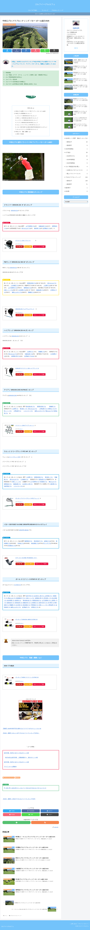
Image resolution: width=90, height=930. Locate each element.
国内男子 (77, 145)
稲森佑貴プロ (42, 226)
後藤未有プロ (26, 602)
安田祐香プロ (42, 479)
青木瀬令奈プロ (30, 406)
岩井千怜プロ (29, 596)
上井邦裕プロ (48, 596)
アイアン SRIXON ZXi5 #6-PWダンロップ (27, 122)
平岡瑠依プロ (34, 605)
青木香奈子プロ (38, 541)
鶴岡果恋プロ (28, 541)
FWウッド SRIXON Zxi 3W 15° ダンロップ (27, 118)
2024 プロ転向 (20, 134)
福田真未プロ (10, 602)
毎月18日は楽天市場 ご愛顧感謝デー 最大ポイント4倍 (21, 757)
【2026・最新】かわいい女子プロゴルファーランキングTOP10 (21, 733)
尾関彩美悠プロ (31, 283)
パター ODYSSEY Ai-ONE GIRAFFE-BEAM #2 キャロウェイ (32, 127)
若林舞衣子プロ (20, 598)
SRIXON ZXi (14, 210)
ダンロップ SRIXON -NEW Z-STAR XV (26, 619)
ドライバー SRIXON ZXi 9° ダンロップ (26, 115)
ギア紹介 (76, 152)
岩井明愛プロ (10, 600)
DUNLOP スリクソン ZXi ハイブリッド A (27, 368)
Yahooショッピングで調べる (41, 563)
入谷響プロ (46, 285)
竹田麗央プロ (43, 481)
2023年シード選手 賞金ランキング (76, 138)
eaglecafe (76, 28)
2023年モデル (77, 156)
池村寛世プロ (8, 486)
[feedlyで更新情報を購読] (16, 822)
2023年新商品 (77, 159)
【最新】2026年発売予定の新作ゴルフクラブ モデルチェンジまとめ (22, 728)
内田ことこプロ (8, 290)
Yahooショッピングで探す (39, 246)
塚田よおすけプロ (17, 292)
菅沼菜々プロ (23, 408)
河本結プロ (21, 543)
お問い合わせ (74, 923)
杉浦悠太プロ (12, 545)
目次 (28, 108)
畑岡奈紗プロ (27, 287)
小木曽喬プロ (22, 290)
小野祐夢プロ (43, 408)
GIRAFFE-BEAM (24, 530)
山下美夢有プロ (30, 226)
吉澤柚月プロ (46, 228)
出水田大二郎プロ (27, 484)
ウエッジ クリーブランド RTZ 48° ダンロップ (28, 124)
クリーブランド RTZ (15, 457)
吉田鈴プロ (47, 541)
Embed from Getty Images (7, 152)
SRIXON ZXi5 (13, 395)
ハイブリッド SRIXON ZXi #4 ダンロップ (27, 120)
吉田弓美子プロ (43, 602)
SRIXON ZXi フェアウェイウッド (24, 309)
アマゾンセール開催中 (10, 766)
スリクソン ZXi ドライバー (23, 240)
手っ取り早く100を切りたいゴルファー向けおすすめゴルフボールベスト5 (25, 788)
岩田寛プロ (18, 600)
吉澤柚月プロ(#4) (29, 356)
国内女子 (18, 777)
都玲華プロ (37, 228)
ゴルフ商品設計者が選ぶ (76, 166)
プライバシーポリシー (83, 923)
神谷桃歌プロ (35, 543)
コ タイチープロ (28, 411)
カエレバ (20, 312)
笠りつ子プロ (47, 543)
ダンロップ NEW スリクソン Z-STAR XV (27, 677)
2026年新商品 (76, 149)
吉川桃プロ (19, 605)
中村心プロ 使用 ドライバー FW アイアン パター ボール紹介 (30, 111)
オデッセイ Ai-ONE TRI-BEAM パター (26, 558)
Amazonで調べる (29, 563)
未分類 (76, 191)
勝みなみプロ (49, 411)
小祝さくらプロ (29, 598)
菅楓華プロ (31, 292)
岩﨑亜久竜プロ (15, 356)
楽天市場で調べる (20, 563)
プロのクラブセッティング (9, 777)
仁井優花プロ (15, 285)
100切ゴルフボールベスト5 (77, 170)
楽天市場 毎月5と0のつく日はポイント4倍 (16, 753)
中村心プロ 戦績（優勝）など (23, 131)
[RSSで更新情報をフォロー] (45, 822)
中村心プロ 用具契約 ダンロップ (23, 113)
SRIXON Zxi (13, 267)
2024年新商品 (77, 163)
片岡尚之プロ (51, 408)
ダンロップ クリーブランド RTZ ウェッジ (27, 498)
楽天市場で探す (19, 246)
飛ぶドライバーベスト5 (77, 173)
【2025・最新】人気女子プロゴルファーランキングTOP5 (19, 799)
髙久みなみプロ (26, 228)
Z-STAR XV (17, 585)
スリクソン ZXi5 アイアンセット (24, 425)
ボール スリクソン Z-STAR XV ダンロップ (27, 129)
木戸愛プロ (51, 602)
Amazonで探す (28, 246)
